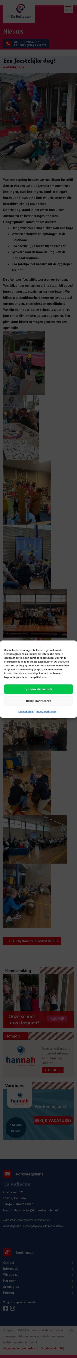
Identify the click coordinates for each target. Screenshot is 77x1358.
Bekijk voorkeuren (38, 701)
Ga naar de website (38, 689)
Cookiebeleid (26, 711)
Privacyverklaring (46, 711)
